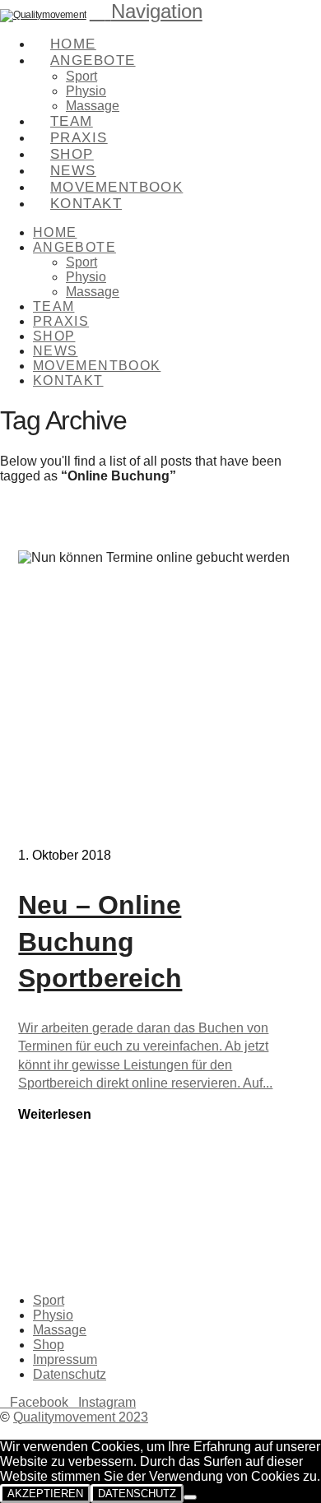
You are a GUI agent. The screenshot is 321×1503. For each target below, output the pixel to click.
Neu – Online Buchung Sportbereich (100, 942)
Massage (59, 1330)
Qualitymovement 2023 (80, 1417)
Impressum (65, 1359)
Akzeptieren (45, 1493)
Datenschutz (69, 1374)
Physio (53, 1315)
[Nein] (190, 1497)
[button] (146, 11)
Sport (48, 1300)
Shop (48, 1345)
